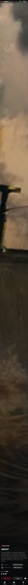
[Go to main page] (4, 1)
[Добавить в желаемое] (25, 578)
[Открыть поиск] (20, 2)
